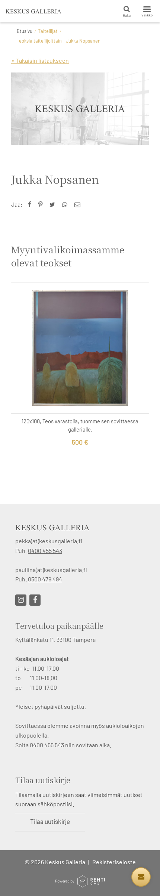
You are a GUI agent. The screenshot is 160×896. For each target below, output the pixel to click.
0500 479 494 (45, 579)
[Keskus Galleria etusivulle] (33, 11)
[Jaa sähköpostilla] (79, 204)
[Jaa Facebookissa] (31, 204)
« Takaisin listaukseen (40, 60)
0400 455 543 (45, 550)
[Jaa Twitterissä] (53, 204)
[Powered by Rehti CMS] (80, 884)
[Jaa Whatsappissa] (66, 204)
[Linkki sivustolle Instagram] (20, 600)
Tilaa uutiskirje (50, 821)
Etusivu (24, 31)
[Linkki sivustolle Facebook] (35, 600)
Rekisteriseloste (114, 861)
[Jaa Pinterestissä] (42, 204)
